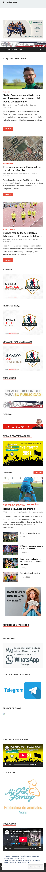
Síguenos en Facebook (16, 625)
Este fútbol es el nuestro (29, 573)
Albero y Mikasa (9, 229)
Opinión (5, 505)
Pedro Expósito (23, 105)
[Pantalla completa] (40, 764)
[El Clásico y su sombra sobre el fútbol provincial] (10, 546)
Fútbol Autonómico (32, 504)
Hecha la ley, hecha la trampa (19, 508)
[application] (23, 755)
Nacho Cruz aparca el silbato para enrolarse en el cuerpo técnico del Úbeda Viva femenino (21, 98)
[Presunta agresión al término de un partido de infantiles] (23, 148)
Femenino (6, 92)
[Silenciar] (36, 764)
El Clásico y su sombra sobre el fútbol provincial (31, 547)
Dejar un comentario (36, 512)
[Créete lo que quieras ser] (10, 533)
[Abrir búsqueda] (40, 49)
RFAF (23, 505)
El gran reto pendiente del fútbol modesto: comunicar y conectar (30, 561)
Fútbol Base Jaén (9, 164)
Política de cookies (23, 862)
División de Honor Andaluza (13, 504)
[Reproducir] (6, 764)
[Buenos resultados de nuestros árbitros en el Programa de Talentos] (23, 214)
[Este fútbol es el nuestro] (10, 573)
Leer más (7, 128)
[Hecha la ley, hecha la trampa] (23, 478)
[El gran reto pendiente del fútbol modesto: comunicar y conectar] (10, 559)
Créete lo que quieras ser (30, 533)
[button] (23, 29)
